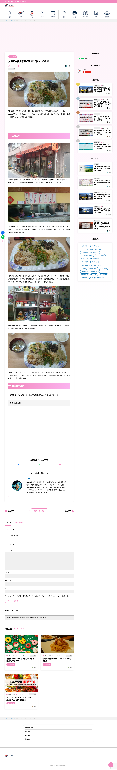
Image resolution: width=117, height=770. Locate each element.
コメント (8, 550)
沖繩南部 (84, 268)
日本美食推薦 (13, 56)
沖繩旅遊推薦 (95, 271)
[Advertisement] (58, 38)
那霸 (92, 277)
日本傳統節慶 (85, 249)
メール (8, 580)
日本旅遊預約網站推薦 (87, 255)
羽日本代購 (84, 277)
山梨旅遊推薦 (85, 246)
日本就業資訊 (95, 252)
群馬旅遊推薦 (103, 274)
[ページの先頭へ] (110, 764)
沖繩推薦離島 (85, 271)
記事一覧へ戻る (39, 511)
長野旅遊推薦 (100, 277)
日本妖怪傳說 (85, 252)
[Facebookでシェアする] (18, 464)
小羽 (28, 478)
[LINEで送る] (39, 464)
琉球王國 (94, 274)
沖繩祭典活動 (85, 274)
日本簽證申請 (85, 258)
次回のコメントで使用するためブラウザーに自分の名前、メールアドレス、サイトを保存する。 (38, 596)
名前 (7, 573)
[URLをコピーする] (60, 464)
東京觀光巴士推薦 (86, 265)
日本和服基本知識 (96, 249)
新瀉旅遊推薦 (95, 246)
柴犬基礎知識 (97, 265)
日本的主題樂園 (100, 255)
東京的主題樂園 (96, 262)
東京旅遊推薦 (85, 262)
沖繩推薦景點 (103, 268)
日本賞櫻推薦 (95, 258)
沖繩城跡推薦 (93, 268)
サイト (7, 588)
